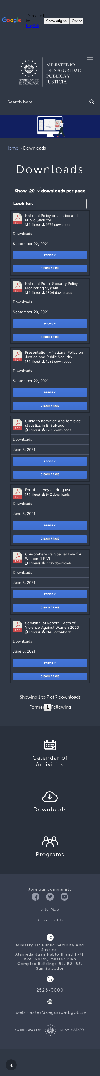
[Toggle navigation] (90, 59)
